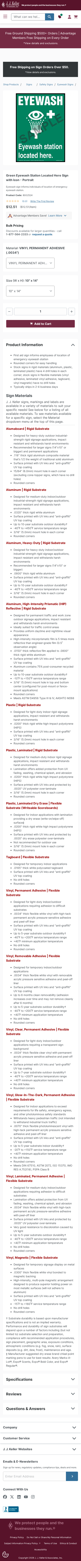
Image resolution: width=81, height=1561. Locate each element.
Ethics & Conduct (68, 1543)
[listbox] (40, 127)
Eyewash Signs (65, 84)
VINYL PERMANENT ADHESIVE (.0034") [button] (32, 263)
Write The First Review (42, 201)
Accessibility (40, 1549)
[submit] (72, 1476)
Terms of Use (50, 1543)
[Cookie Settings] (5, 1554)
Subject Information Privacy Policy (22, 1543)
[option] (40, 127)
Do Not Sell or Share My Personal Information (49, 1537)
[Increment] (71, 311)
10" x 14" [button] (15, 291)
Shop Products (11, 84)
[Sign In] (69, 16)
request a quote (42, 234)
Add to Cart (42, 324)
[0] (75, 17)
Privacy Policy (17, 1537)
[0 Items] (75, 17)
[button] (40, 38)
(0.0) (24, 201)
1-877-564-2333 (17, 234)
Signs (29, 84)
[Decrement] (9, 311)
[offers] (60, 16)
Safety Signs (46, 84)
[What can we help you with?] (49, 16)
